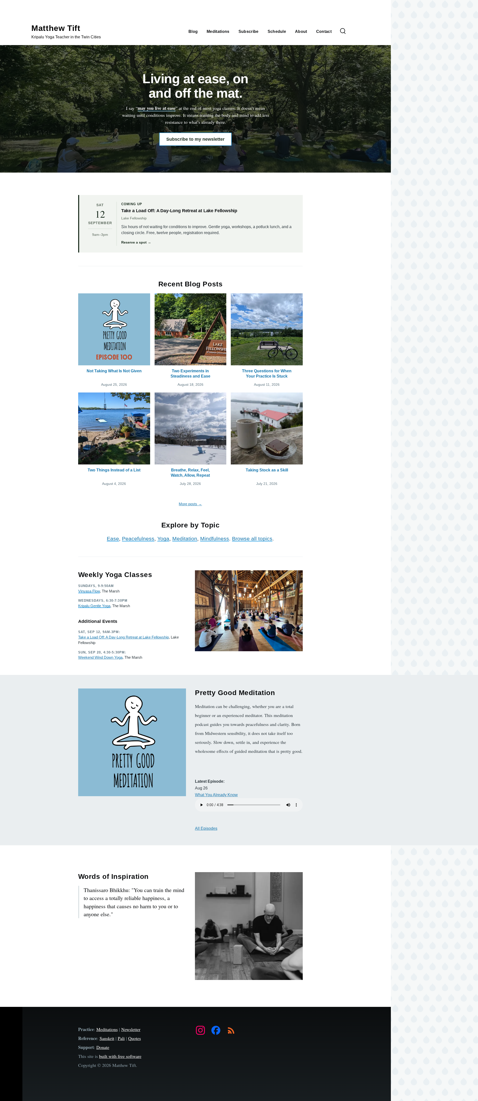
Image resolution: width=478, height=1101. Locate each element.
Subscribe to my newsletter (195, 139)
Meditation (184, 538)
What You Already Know (216, 795)
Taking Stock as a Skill (267, 470)
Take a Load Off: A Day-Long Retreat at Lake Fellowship (123, 637)
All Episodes (206, 828)
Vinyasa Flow (89, 591)
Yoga (163, 538)
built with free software (120, 1056)
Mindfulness (214, 538)
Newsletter (130, 1029)
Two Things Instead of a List (114, 470)
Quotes (134, 1038)
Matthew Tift (55, 28)
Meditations (107, 1029)
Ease (113, 538)
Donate (102, 1047)
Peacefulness (138, 538)
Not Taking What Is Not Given (114, 371)
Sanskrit (107, 1038)
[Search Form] (343, 31)
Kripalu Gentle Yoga (94, 606)
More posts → (190, 504)
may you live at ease (157, 108)
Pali (121, 1038)
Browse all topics (252, 538)
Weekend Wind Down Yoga (100, 657)
